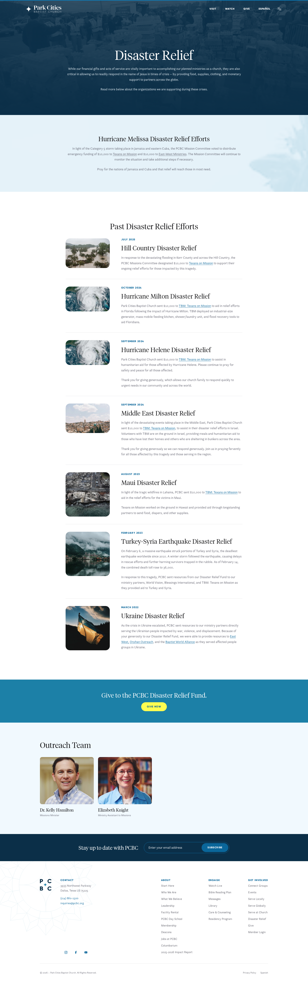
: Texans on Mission (198, 306)
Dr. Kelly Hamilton (57, 810)
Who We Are (168, 892)
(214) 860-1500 (69, 898)
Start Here (167, 885)
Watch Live (215, 885)
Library (213, 905)
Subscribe (214, 847)
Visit (212, 8)
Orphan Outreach (141, 642)
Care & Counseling (220, 912)
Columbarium (169, 945)
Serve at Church (258, 912)
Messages (214, 899)
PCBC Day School (171, 919)
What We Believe (171, 899)
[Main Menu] (279, 9)
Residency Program (220, 919)
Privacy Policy (249, 972)
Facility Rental (170, 912)
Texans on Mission (125, 154)
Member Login (257, 932)
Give (246, 8)
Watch (230, 8)
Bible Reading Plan (220, 892)
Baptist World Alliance (180, 642)
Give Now (154, 706)
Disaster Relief (257, 919)
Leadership (167, 905)
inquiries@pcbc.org (72, 903)
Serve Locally (256, 899)
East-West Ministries (172, 154)
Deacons (166, 932)
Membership (168, 925)
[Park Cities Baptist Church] (43, 9)
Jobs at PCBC (169, 939)
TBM (182, 306)
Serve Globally (257, 905)
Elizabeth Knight (113, 810)
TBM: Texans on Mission (195, 359)
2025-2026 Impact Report (176, 952)
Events (252, 892)
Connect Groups (258, 885)
